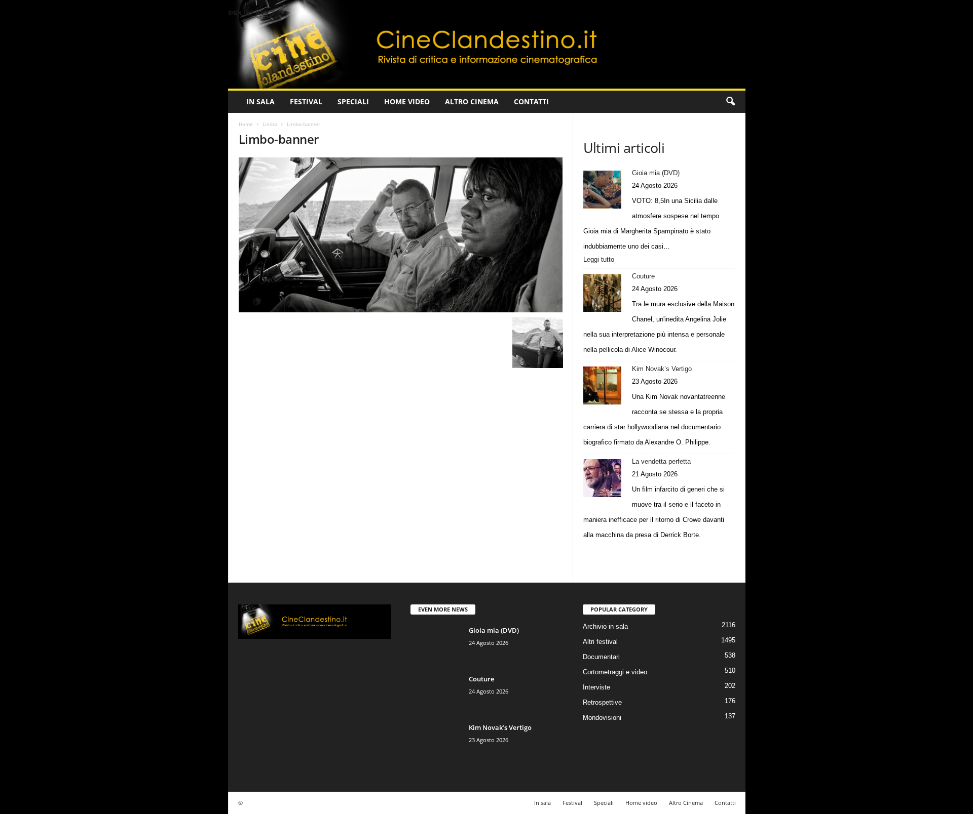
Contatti (531, 101)
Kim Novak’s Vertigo (662, 369)
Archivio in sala (605, 626)
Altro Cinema (472, 101)
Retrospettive (602, 702)
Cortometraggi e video (615, 672)
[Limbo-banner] (401, 234)
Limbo (270, 124)
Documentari (601, 657)
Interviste (596, 687)
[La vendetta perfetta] (602, 478)
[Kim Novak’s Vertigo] (602, 385)
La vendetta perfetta (661, 461)
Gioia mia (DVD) (656, 173)
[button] (730, 102)
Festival (306, 101)
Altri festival (600, 641)
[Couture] (602, 293)
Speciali (353, 101)
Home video (407, 101)
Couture (643, 276)
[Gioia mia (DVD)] (602, 190)
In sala (260, 101)
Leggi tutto (601, 260)
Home (246, 124)
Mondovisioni (602, 717)
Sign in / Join (248, 12)
